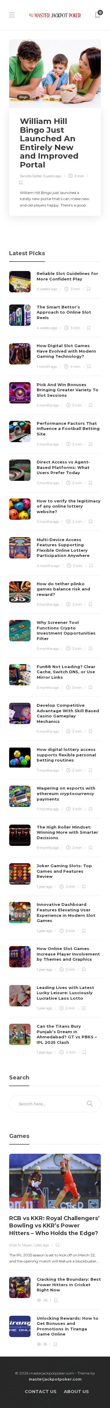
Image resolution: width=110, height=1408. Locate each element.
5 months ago (48, 604)
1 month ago (47, 366)
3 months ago (48, 483)
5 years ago (52, 176)
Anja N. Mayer (20, 1245)
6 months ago (48, 731)
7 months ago (48, 770)
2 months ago (48, 405)
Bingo (23, 97)
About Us (76, 1391)
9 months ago (48, 848)
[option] (55, 1250)
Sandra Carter (31, 176)
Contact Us (41, 1391)
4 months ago (48, 566)
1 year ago (44, 887)
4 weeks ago (47, 289)
